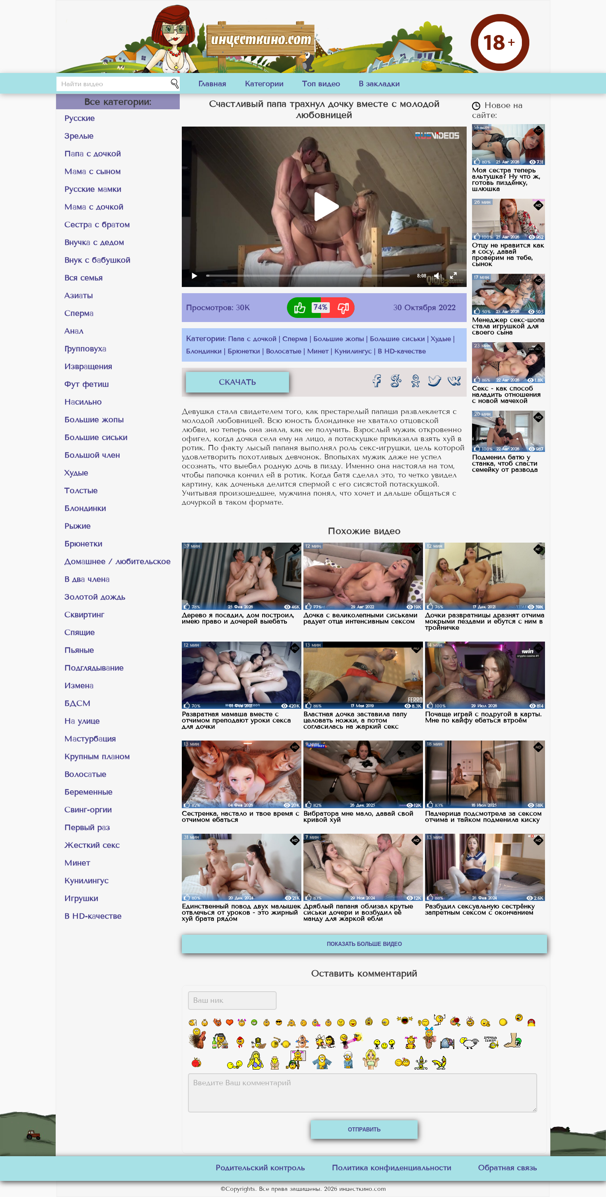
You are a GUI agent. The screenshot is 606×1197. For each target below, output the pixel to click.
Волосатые (85, 774)
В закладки (379, 83)
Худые (76, 472)
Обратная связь (507, 1167)
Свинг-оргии (88, 809)
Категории (264, 83)
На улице (82, 721)
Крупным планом (97, 756)
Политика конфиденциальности (391, 1167)
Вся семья (83, 277)
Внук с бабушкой (97, 260)
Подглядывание (94, 668)
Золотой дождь (94, 597)
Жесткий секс (92, 845)
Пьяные (79, 650)
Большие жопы (94, 419)
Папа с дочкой (92, 153)
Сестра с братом (97, 224)
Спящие (79, 632)
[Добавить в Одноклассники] (415, 380)
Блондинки (85, 508)
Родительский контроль (260, 1167)
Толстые (81, 490)
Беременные (88, 792)
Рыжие (77, 526)
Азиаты (78, 295)
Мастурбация (90, 738)
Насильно (83, 402)
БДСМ (77, 703)
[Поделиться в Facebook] (376, 380)
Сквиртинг (84, 614)
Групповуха (85, 348)
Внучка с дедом (94, 242)
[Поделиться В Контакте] (453, 380)
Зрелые (79, 136)
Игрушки (81, 898)
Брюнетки (83, 543)
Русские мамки (92, 189)
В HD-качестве (93, 916)
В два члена (87, 579)
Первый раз (87, 827)
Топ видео (321, 83)
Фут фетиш (86, 384)
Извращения (88, 366)
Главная (212, 83)
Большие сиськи (95, 437)
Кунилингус (86, 880)
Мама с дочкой (93, 207)
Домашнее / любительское (117, 561)
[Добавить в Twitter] (434, 380)
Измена (79, 685)
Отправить (364, 1129)
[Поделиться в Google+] (395, 380)
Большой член (92, 455)
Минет (77, 863)
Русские (79, 118)
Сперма (79, 313)
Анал (73, 331)
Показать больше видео (364, 944)
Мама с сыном (92, 171)
